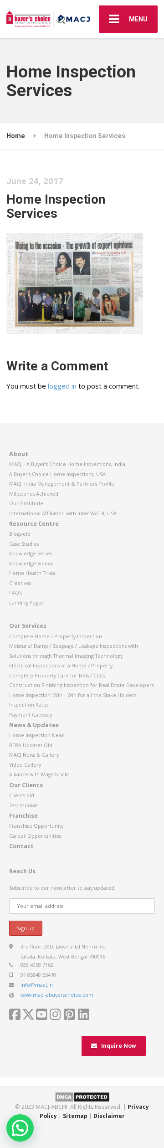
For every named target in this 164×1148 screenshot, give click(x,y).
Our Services (27, 625)
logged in (62, 385)
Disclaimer (109, 1116)
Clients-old (21, 795)
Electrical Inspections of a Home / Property (61, 665)
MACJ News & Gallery (34, 754)
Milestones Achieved (33, 493)
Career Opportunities (35, 835)
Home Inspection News (36, 735)
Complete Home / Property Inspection (55, 636)
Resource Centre (34, 523)
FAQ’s (15, 592)
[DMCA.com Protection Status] (82, 1096)
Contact (21, 846)
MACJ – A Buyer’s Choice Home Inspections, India (67, 464)
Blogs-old (20, 533)
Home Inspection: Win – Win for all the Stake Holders (72, 695)
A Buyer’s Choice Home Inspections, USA (57, 474)
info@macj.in (36, 984)
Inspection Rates (28, 704)
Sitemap (75, 1116)
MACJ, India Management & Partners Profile (61, 483)
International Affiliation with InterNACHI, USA (63, 513)
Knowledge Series (30, 553)
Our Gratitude (26, 503)
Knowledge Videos (31, 563)
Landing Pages (26, 602)
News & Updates (34, 725)
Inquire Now (118, 1045)
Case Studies (24, 543)
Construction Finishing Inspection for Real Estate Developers (81, 685)
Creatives (20, 582)
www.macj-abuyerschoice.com (56, 994)
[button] (20, 1128)
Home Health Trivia (32, 572)
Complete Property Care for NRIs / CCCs (57, 675)
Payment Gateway (30, 714)
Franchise (23, 815)
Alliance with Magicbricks (39, 774)
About (18, 454)
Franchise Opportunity (36, 825)
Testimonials (23, 805)
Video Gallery (25, 764)
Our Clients (26, 785)
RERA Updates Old (30, 745)
